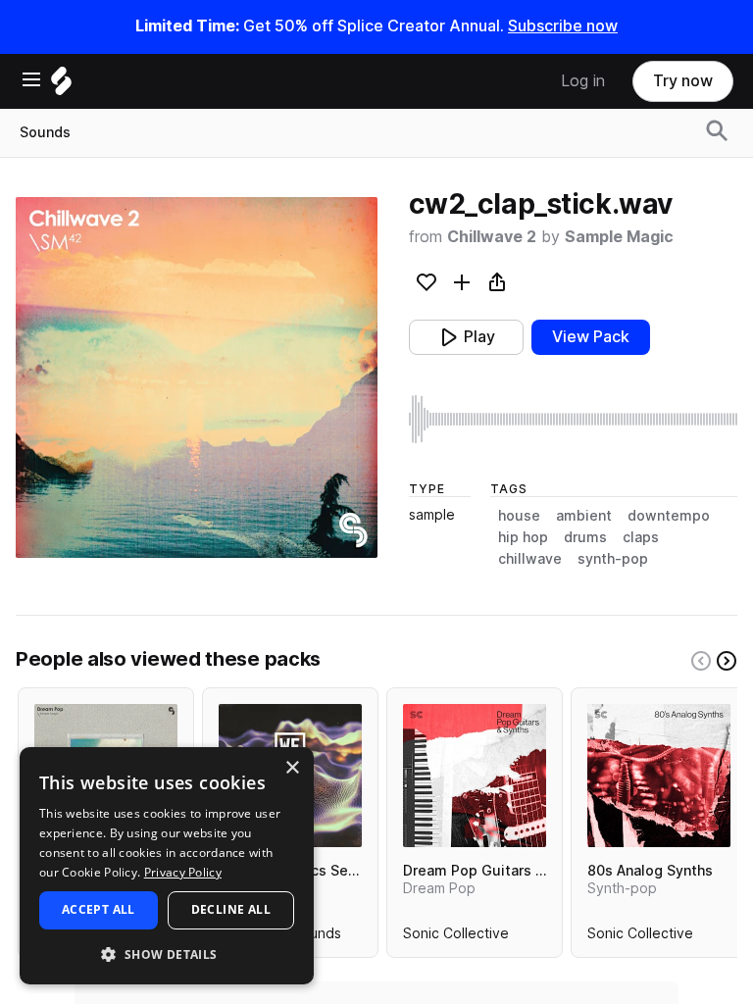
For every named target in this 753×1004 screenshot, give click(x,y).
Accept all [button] (98, 909)
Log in (583, 81)
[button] (166, 953)
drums (585, 537)
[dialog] (167, 865)
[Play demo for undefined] (196, 377)
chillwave (530, 559)
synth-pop (612, 559)
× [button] (291, 768)
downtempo (669, 516)
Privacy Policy (183, 872)
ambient (584, 516)
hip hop (523, 537)
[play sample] (573, 419)
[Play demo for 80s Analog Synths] (658, 775)
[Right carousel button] (726, 661)
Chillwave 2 (491, 236)
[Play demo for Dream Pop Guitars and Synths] (474, 775)
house (519, 516)
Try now (683, 81)
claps (641, 537)
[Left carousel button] (701, 661)
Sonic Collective (456, 937)
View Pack (590, 336)
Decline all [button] (231, 909)
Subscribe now (563, 26)
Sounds (45, 132)
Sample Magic (619, 236)
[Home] (61, 86)
